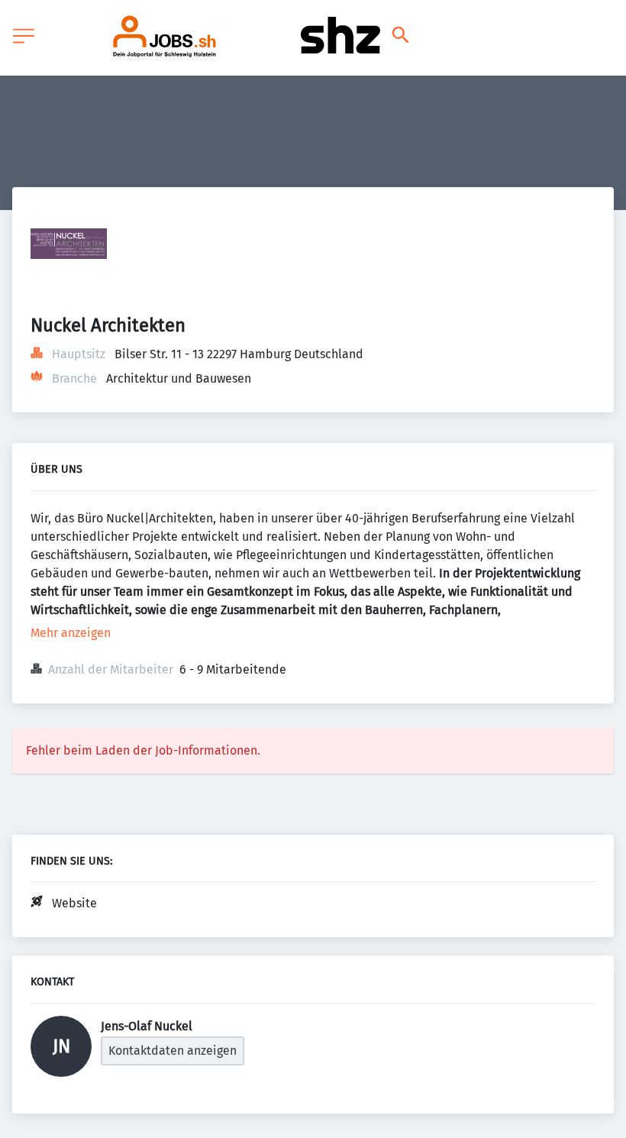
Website (74, 903)
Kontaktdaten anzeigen (172, 1050)
